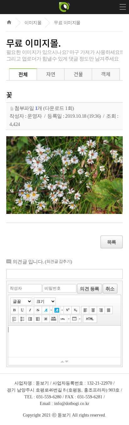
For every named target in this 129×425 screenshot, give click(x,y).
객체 (105, 74)
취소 (110, 288)
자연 (50, 74)
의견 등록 (89, 288)
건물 (78, 74)
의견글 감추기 (58, 261)
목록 (111, 242)
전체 (23, 74)
